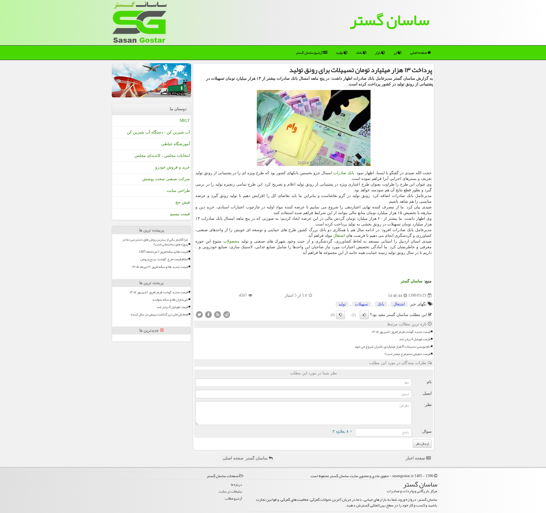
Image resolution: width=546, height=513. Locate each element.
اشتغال (339, 235)
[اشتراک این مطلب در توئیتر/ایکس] (199, 314)
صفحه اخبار (416, 458)
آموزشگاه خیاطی (175, 144)
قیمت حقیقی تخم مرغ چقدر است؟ (407, 354)
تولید (340, 52)
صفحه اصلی (418, 52)
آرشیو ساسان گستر (309, 52)
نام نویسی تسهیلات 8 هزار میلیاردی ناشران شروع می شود (392, 346)
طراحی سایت (178, 190)
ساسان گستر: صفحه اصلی (246, 458)
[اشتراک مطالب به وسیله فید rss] (218, 314)
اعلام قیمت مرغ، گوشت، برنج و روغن (164, 259)
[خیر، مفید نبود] (340, 315)
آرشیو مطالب (233, 498)
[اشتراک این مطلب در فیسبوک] (208, 314)
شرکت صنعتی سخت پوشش (166, 179)
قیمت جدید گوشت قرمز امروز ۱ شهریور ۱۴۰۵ (401, 332)
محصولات (231, 241)
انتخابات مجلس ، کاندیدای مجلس (162, 155)
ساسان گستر (389, 20)
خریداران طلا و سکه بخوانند (170, 299)
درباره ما (236, 484)
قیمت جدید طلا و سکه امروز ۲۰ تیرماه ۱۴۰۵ (160, 267)
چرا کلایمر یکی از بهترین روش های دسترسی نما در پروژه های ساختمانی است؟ (155, 242)
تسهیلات (361, 304)
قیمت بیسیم (180, 214)
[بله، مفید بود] (364, 315)
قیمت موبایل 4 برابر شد (414, 339)
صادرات (339, 173)
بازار (378, 52)
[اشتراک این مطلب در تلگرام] (227, 314)
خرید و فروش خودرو (172, 167)
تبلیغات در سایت (230, 491)
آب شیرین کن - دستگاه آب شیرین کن (158, 132)
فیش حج (182, 202)
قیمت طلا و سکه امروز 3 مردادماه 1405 (163, 252)
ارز (396, 52)
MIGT (185, 120)
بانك (359, 52)
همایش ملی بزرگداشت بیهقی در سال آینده (159, 314)
